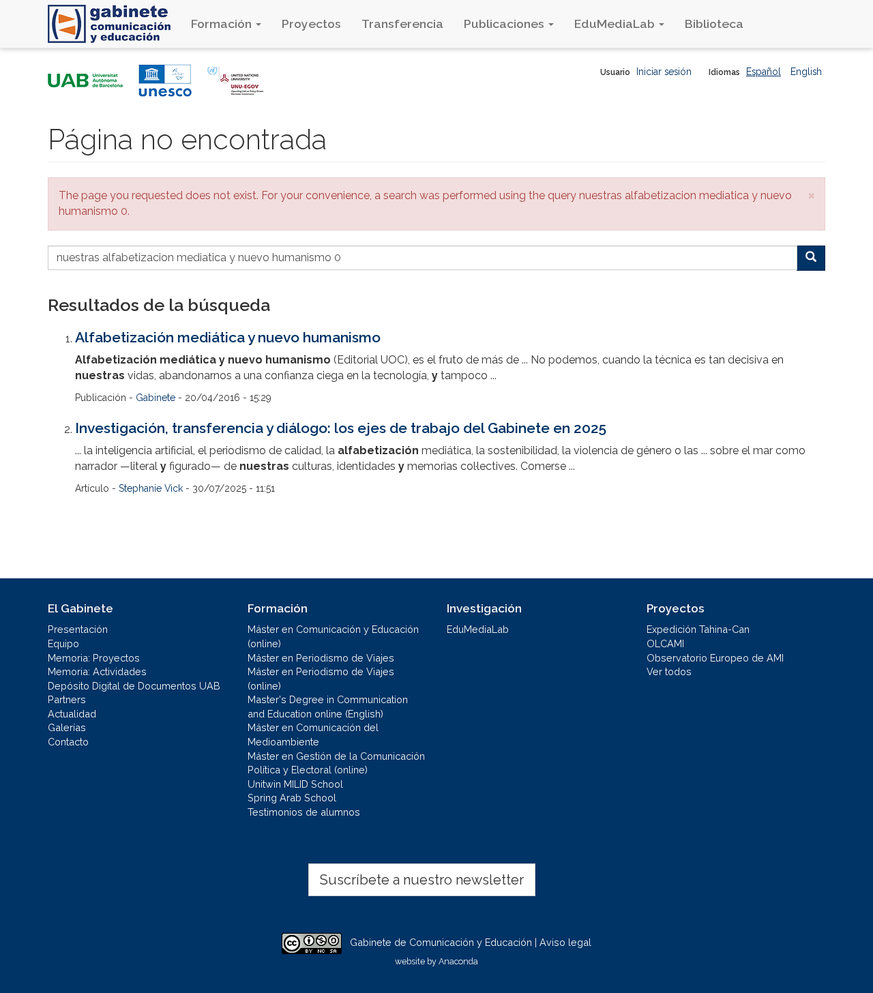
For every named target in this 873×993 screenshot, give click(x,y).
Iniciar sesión (664, 71)
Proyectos (311, 23)
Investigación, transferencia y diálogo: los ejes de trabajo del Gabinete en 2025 (340, 427)
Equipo (63, 643)
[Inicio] (114, 24)
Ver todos (669, 671)
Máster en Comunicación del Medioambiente (313, 734)
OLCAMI (665, 643)
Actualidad (72, 714)
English (806, 71)
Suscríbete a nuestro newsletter (422, 880)
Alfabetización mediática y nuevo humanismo (228, 337)
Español (763, 71)
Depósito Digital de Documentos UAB (134, 686)
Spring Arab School (292, 797)
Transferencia (402, 23)
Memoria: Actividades (97, 671)
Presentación (78, 629)
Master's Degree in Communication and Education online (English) (328, 707)
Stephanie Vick (151, 488)
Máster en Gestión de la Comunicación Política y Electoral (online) (336, 763)
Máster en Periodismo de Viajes (321, 658)
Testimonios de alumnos (304, 812)
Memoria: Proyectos (94, 658)
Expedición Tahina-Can (698, 629)
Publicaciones (505, 23)
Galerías (67, 727)
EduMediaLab (615, 23)
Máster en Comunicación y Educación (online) (333, 636)
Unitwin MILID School (295, 784)
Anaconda (458, 961)
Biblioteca (714, 23)
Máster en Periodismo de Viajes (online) (321, 679)
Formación (222, 23)
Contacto (68, 741)
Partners (67, 699)
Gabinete (155, 397)
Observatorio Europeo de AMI (715, 658)
